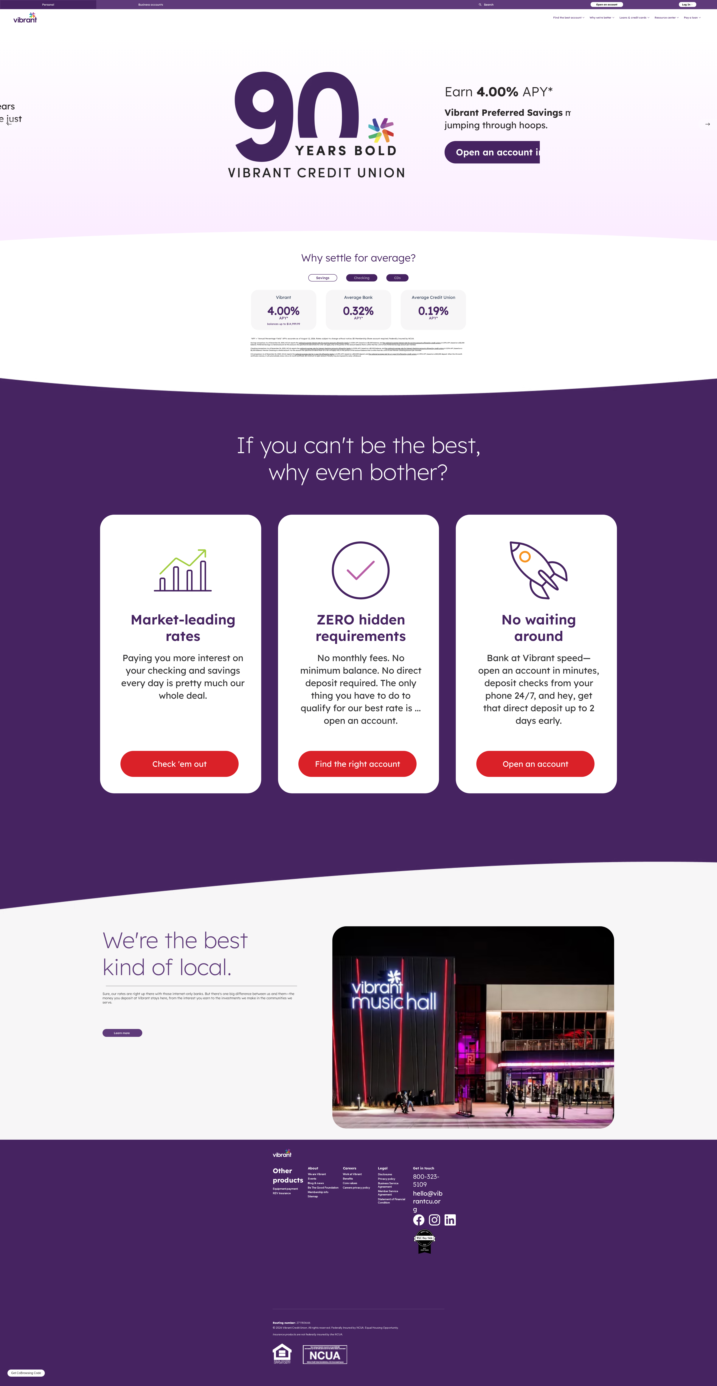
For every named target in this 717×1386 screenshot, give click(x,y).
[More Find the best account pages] (583, 18)
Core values (350, 1183)
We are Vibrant (317, 1174)
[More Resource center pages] (678, 18)
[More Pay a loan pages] (700, 18)
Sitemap (313, 1196)
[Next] (707, 124)
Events (312, 1178)
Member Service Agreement (388, 1192)
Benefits (348, 1178)
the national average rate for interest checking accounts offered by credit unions (414, 348)
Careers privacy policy (356, 1187)
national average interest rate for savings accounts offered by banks (324, 343)
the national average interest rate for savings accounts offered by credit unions (412, 343)
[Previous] (9, 124)
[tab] (322, 277)
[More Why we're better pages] (613, 18)
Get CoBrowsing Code (26, 1373)
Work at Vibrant (352, 1174)
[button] (483, 4)
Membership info (318, 1192)
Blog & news (316, 1183)
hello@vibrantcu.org (428, 1201)
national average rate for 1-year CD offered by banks (314, 354)
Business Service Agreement (388, 1185)
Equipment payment (285, 1188)
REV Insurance (282, 1193)
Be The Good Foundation (323, 1187)
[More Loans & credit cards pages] (648, 18)
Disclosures (385, 1174)
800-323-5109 (426, 1180)
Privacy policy (386, 1178)
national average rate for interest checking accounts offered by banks (325, 348)
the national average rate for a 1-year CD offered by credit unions (393, 354)
